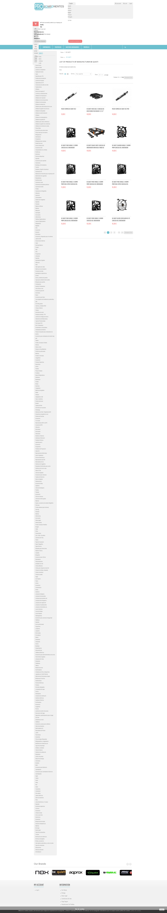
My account (118, 3)
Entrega (63, 893)
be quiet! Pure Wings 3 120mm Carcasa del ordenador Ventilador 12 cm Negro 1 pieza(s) (70, 147)
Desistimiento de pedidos (68, 904)
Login (130, 3)
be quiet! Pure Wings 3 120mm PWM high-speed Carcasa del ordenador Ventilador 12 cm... (69, 184)
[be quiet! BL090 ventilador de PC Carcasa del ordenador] (121, 206)
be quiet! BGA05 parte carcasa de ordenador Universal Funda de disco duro (96, 147)
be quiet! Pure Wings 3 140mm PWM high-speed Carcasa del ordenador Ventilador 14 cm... (120, 184)
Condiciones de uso (66, 899)
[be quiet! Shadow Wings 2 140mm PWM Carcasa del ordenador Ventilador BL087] (121, 133)
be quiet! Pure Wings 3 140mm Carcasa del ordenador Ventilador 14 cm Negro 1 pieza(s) (96, 220)
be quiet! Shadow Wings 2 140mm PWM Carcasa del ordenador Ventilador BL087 (121, 147)
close (161, 909)
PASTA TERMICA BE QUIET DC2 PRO (120, 109)
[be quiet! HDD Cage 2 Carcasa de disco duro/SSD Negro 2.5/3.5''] (96, 96)
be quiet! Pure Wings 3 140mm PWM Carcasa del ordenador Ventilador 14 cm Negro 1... (69, 220)
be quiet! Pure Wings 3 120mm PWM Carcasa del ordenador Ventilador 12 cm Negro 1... (95, 184)
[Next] (122, 232)
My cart (125, 3)
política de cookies (136, 910)
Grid (65, 74)
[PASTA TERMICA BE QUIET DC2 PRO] (121, 96)
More (60, 70)
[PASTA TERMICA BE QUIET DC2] (70, 96)
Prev (127, 864)
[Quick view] (64, 116)
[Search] (125, 47)
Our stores (64, 890)
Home (62, 57)
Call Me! (69, 20)
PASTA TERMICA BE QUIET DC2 (68, 109)
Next (130, 864)
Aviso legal (64, 896)
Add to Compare (68, 116)
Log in (37, 890)
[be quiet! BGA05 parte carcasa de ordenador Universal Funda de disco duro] (96, 133)
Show (96, 74)
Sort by (72, 74)
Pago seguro (65, 901)
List (67, 74)
